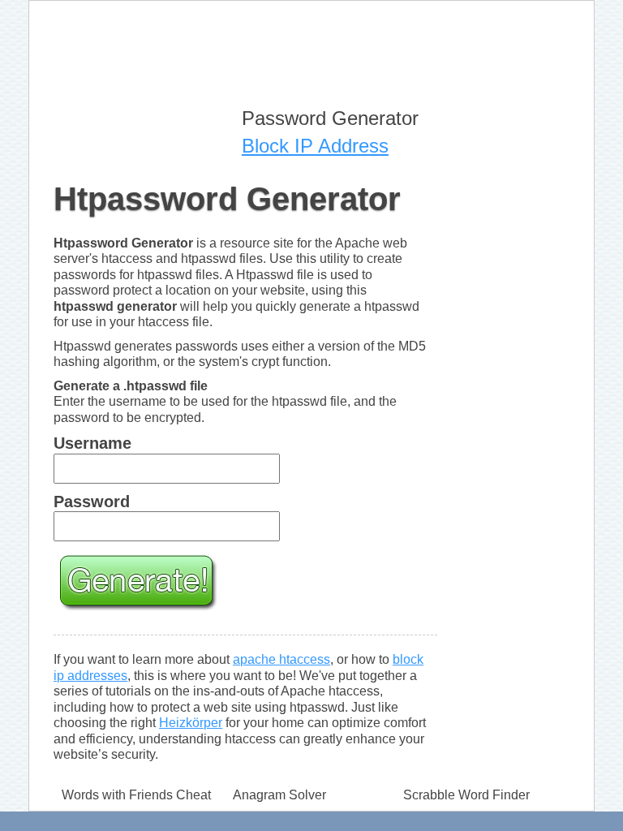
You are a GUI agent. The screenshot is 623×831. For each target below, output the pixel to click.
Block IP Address (315, 146)
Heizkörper (190, 723)
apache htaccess (281, 659)
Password (92, 501)
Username (92, 443)
